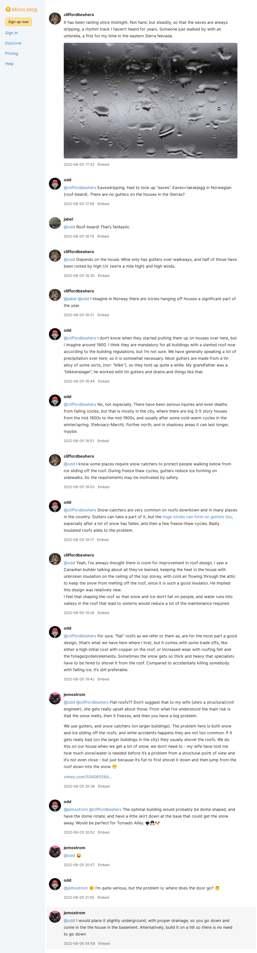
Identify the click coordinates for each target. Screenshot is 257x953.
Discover (13, 43)
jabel (68, 219)
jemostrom (74, 694)
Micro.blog (24, 10)
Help (9, 63)
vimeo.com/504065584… (88, 776)
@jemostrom (76, 809)
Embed (103, 164)
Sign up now (18, 22)
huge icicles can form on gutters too (197, 516)
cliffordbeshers (79, 14)
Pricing (11, 53)
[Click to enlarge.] (150, 100)
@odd (69, 226)
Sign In (11, 32)
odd (67, 179)
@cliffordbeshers (80, 187)
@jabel (70, 298)
